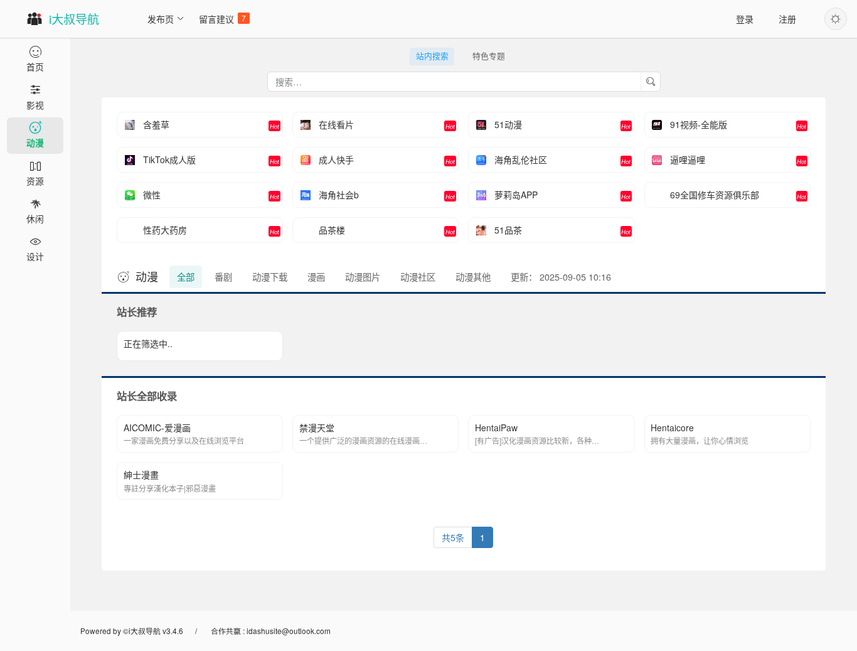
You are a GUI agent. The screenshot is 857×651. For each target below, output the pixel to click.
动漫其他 (473, 276)
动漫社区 (417, 276)
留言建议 (222, 19)
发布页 (160, 19)
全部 (185, 276)
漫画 (316, 276)
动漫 (146, 276)
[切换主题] (835, 19)
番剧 (223, 276)
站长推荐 (137, 311)
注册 (787, 19)
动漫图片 (362, 276)
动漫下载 (269, 276)
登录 (744, 19)
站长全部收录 (147, 396)
